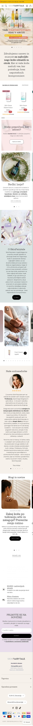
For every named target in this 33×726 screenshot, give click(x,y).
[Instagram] (16, 708)
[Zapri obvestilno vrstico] (31, 1)
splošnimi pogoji (25, 639)
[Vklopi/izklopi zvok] (25, 343)
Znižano (25, 85)
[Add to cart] (25, 353)
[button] (2, 6)
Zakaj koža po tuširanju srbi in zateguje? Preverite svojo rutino (15, 518)
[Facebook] (13, 708)
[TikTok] (20, 708)
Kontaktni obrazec (16, 663)
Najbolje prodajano (10, 85)
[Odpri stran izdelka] (23, 96)
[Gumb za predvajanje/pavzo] (7, 309)
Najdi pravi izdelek (16, 141)
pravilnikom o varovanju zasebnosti (17, 641)
